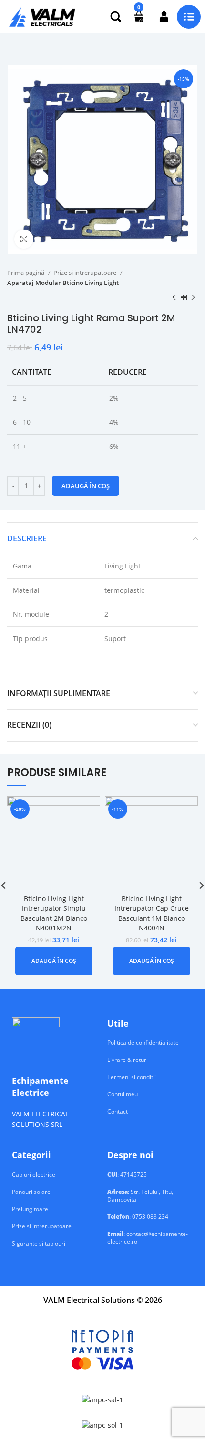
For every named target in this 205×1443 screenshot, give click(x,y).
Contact (117, 1111)
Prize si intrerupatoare (85, 272)
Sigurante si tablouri (38, 1243)
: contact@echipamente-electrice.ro (147, 1238)
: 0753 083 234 (137, 1217)
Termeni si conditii (131, 1077)
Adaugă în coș (86, 485)
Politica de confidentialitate (143, 1043)
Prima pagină (26, 272)
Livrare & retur (126, 1060)
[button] (53, 961)
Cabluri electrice (33, 1175)
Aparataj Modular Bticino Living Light (63, 282)
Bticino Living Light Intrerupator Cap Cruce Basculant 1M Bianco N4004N (151, 913)
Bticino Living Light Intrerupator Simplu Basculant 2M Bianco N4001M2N (53, 913)
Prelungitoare (30, 1209)
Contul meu (122, 1094)
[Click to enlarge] (23, 239)
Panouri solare (31, 1192)
